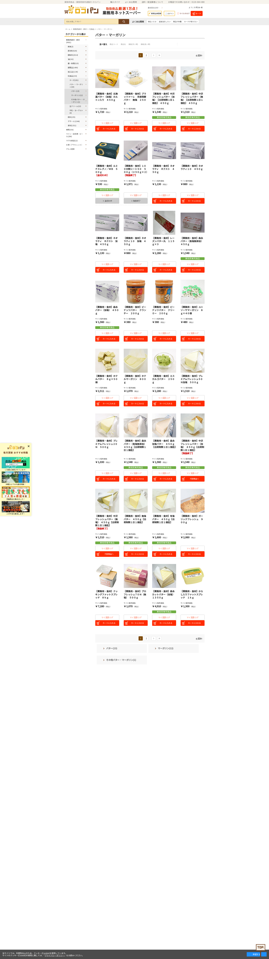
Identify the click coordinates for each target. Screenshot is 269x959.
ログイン (171, 13)
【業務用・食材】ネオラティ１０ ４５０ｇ (192, 167)
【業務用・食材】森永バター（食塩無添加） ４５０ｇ (192, 241)
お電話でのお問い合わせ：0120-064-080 (186, 2)
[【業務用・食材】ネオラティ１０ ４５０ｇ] (193, 151)
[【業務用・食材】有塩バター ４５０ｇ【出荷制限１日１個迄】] (164, 501)
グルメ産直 (70, 149)
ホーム (67, 29)
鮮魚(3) (70, 46)
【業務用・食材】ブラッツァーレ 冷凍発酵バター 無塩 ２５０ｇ (135, 98)
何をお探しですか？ (73, 21)
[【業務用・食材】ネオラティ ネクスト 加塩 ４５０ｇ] (107, 223)
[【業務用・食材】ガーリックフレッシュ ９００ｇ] (193, 501)
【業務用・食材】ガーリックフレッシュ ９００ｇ (192, 519)
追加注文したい (165, 21)
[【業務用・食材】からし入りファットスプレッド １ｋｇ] (193, 576)
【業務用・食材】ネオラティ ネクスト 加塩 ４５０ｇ (106, 241)
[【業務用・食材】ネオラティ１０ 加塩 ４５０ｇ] (136, 223)
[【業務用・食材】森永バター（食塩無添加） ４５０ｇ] (193, 223)
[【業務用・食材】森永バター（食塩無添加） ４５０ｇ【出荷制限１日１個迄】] (136, 425)
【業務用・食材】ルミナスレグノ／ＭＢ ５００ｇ (106, 169)
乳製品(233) (72, 76)
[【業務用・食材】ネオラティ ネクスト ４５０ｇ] (164, 151)
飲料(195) (71, 117)
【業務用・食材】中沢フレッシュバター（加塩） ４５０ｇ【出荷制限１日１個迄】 (192, 445)
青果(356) (70, 129)
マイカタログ (185, 13)
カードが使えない (191, 21)
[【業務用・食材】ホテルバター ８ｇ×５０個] (107, 361)
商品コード (114, 44)
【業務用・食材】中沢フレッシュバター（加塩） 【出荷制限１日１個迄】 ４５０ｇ (163, 98)
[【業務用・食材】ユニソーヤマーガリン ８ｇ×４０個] (193, 292)
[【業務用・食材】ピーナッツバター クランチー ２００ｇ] (136, 292)
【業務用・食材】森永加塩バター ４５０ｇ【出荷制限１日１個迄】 (164, 444)
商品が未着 (177, 21)
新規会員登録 (156, 13)
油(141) (71, 59)
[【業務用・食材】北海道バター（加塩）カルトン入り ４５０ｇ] (107, 78)
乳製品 (91, 29)
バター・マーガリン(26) (76, 85)
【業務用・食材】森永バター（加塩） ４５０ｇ (107, 310)
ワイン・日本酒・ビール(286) (74, 135)
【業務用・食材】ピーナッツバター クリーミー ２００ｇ (163, 310)
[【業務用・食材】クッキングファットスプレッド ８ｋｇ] (107, 576)
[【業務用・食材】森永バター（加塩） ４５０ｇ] (107, 292)
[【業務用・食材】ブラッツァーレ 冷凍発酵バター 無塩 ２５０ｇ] (136, 78)
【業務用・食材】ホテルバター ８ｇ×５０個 (106, 379)
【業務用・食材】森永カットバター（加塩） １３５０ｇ (164, 594)
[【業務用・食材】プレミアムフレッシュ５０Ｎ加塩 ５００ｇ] (193, 361)
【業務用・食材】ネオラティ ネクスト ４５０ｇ (163, 169)
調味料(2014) (73, 55)
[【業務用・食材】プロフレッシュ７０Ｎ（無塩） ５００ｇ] (136, 576)
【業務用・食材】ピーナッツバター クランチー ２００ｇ (135, 310)
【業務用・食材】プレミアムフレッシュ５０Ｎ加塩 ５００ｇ (192, 379)
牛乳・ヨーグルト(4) (76, 111)
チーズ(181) (73, 80)
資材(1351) (72, 125)
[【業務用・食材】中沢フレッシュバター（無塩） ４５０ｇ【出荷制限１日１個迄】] (107, 501)
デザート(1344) (74, 121)
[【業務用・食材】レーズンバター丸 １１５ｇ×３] (164, 223)
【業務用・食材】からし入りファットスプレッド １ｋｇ (192, 594)
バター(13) (75, 91)
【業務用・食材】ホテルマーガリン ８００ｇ (135, 379)
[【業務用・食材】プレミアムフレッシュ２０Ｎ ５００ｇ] (107, 425)
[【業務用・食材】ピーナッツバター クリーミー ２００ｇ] (164, 292)
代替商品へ (194, 478)
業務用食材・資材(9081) (73, 41)
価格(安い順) (133, 44)
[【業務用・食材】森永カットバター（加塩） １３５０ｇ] (164, 576)
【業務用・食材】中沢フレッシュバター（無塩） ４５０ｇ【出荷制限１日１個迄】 (107, 520)
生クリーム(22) (75, 106)
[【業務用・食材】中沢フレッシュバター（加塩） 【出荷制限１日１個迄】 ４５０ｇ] (164, 78)
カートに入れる (109, 128)
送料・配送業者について (152, 2)
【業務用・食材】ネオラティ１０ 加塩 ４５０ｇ (135, 241)
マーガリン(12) (77, 95)
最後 (159, 55)
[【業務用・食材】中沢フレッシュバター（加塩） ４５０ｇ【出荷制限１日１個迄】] (193, 425)
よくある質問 (131, 2)
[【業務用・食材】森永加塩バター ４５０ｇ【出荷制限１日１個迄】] (164, 425)
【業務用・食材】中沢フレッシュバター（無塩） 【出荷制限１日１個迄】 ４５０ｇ (192, 98)
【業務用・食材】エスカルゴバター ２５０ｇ (163, 379)
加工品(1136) (73, 71)
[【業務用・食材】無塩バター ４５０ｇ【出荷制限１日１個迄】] (136, 501)
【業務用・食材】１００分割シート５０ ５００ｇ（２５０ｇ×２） (136, 169)
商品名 (123, 44)
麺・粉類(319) (73, 63)
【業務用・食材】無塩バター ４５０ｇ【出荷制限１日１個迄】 (135, 519)
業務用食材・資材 (80, 29)
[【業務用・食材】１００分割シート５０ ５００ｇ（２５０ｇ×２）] (136, 151)
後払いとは (152, 21)
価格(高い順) (145, 44)
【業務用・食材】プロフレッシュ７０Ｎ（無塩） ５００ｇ (135, 594)
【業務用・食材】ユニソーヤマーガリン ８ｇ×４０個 (192, 310)
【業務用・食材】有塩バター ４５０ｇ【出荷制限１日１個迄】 (163, 519)
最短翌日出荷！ (154, 7)
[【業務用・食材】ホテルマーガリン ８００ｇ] (136, 361)
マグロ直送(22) (72, 140)
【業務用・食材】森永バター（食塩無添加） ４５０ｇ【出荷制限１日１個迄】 (135, 445)
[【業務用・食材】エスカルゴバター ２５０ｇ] (164, 361)
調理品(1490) (73, 67)
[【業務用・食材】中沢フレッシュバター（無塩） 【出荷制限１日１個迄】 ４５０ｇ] (193, 78)
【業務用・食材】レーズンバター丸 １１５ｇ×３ (163, 241)
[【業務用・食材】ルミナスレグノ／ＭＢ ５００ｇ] (107, 151)
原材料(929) (72, 51)
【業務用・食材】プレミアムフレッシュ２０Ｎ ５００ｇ (106, 444)
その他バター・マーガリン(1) (78, 100)
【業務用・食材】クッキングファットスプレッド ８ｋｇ (106, 594)
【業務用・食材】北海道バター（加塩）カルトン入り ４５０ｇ (106, 97)
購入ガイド (115, 2)
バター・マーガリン (104, 29)
